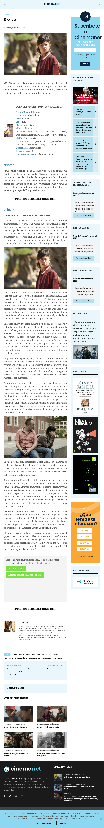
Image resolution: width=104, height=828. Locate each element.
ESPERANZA (84, 543)
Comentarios (15, 688)
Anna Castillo (18, 655)
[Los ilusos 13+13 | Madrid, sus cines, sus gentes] (52, 740)
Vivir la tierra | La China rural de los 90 (78, 777)
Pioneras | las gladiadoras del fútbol (16, 754)
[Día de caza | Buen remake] (52, 714)
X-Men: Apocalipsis (55, 669)
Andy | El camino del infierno (15, 727)
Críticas (7, 14)
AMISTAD (85, 530)
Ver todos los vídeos (83, 215)
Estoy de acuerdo (44, 823)
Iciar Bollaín (8, 658)
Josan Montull (24, 622)
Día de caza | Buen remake (48, 727)
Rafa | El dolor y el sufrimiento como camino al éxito (83, 98)
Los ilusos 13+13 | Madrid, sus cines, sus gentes (51, 754)
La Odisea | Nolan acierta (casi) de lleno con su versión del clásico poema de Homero (84, 127)
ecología (40, 655)
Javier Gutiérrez (21, 658)
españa (56, 655)
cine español (30, 655)
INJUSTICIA (84, 549)
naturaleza (46, 658)
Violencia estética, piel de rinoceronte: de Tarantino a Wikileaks (18, 672)
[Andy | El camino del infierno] (18, 714)
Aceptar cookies (16, 568)
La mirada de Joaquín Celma (14, 724)
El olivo (49, 655)
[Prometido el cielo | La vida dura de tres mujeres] (58, 787)
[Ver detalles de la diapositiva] (85, 582)
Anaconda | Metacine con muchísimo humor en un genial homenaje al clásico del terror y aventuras (81, 798)
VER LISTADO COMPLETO (85, 556)
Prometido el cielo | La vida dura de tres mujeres (79, 788)
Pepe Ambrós (57, 658)
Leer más (63, 823)
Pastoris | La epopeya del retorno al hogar (84, 111)
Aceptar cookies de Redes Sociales (24, 575)
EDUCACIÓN (85, 537)
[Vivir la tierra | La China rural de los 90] (58, 777)
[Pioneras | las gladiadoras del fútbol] (18, 740)
